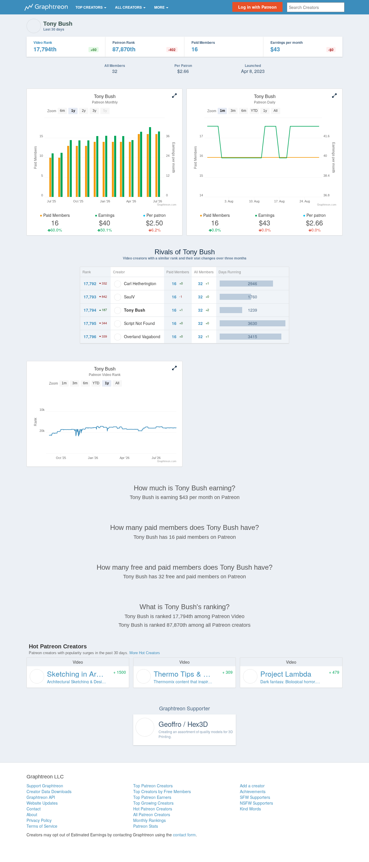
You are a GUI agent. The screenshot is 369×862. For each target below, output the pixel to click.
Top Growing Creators (153, 803)
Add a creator (252, 785)
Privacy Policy (39, 820)
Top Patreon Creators (153, 785)
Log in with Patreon (257, 7)
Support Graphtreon (45, 785)
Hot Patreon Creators (152, 809)
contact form (184, 834)
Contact (34, 809)
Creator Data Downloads (49, 791)
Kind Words (250, 809)
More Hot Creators (144, 653)
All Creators (129, 7)
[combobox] (315, 7)
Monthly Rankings (149, 820)
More (159, 7)
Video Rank (42, 42)
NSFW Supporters (256, 803)
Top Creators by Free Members (162, 791)
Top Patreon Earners (152, 797)
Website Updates (42, 803)
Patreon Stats (145, 826)
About (32, 814)
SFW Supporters (255, 797)
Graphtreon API (41, 797)
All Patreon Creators (151, 814)
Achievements (253, 791)
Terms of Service (42, 826)
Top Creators (89, 7)
